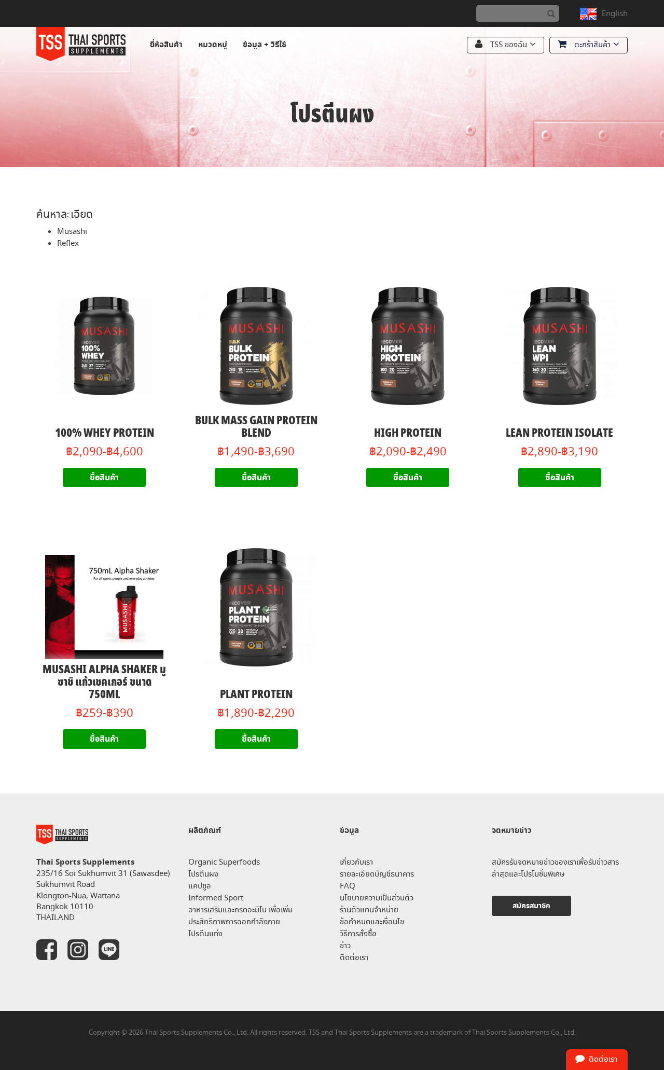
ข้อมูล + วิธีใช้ (264, 45)
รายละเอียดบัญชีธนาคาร (377, 874)
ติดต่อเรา (354, 958)
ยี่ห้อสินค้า (166, 45)
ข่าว (345, 946)
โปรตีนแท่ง (205, 934)
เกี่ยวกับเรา (356, 862)
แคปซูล (199, 886)
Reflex (68, 243)
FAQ (347, 886)
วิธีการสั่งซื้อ (358, 934)
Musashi (72, 232)
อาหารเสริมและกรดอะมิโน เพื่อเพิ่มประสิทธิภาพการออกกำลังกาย (240, 916)
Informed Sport (215, 898)
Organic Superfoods (224, 862)
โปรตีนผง (203, 874)
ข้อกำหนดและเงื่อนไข (372, 922)
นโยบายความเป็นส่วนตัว (376, 898)
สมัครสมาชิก (531, 905)
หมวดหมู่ (212, 45)
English (615, 14)
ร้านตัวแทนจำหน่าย (369, 910)
